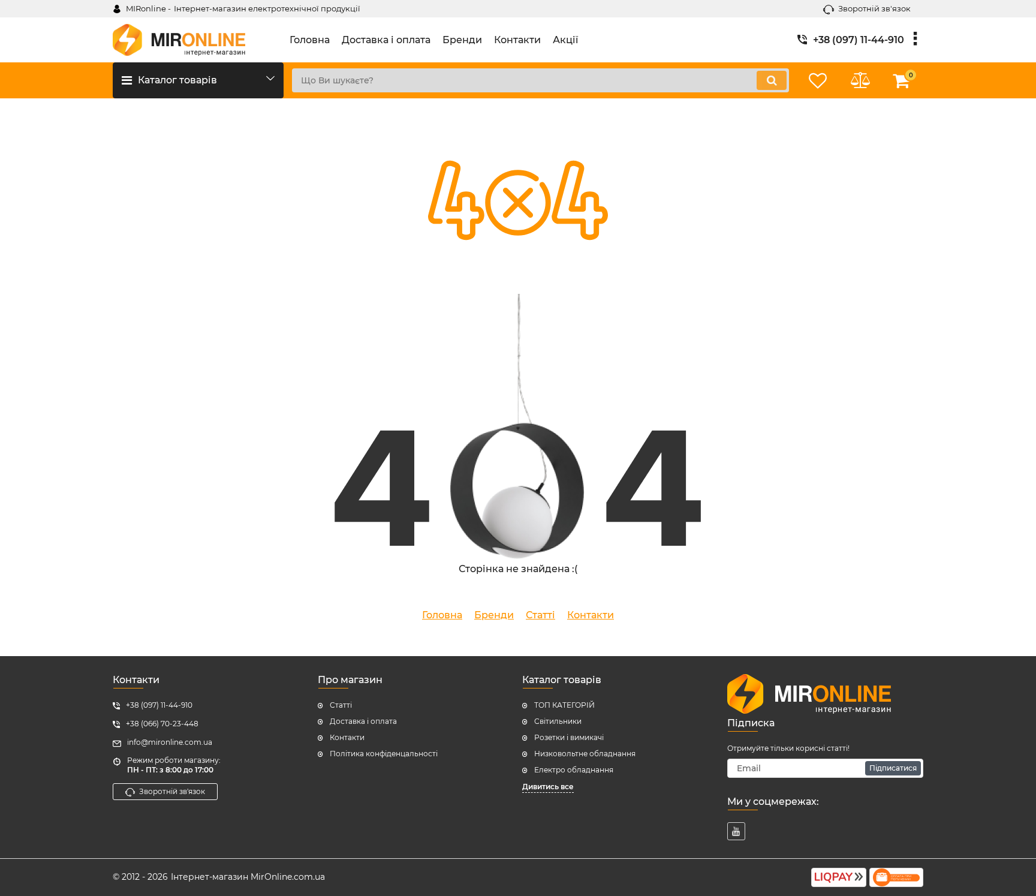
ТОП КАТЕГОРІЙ (564, 704)
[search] (772, 80)
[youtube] (736, 831)
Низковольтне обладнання (585, 753)
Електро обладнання (573, 769)
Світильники (558, 721)
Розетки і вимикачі (569, 737)
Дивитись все (548, 786)
